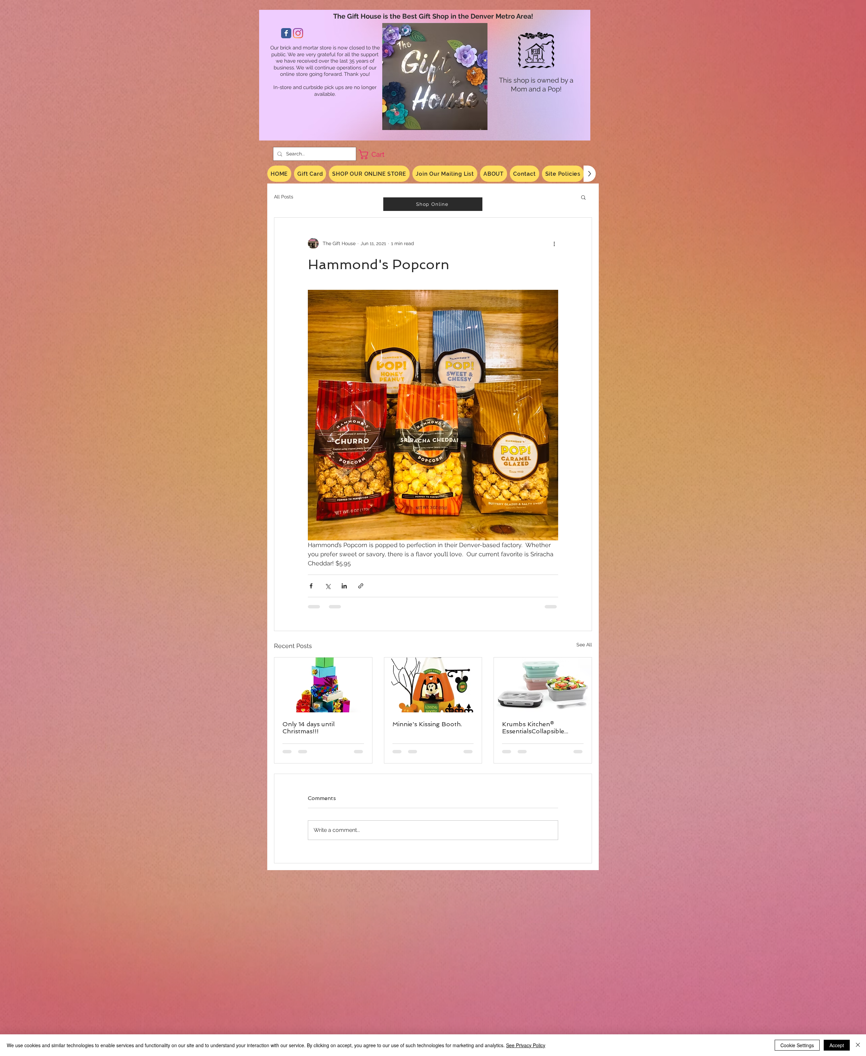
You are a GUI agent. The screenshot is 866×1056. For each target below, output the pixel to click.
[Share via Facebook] (311, 586)
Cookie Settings (797, 1045)
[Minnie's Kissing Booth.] (433, 685)
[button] (377, 154)
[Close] (858, 1045)
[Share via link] (361, 586)
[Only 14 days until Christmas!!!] (323, 685)
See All (584, 644)
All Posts (283, 196)
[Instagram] (298, 33)
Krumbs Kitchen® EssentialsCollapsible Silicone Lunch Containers (541, 727)
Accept (836, 1045)
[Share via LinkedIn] (344, 586)
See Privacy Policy (525, 1045)
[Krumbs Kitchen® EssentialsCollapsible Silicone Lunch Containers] (543, 685)
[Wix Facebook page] (286, 33)
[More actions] (554, 243)
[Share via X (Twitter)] (327, 586)
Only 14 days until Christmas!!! (308, 727)
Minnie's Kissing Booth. (427, 724)
